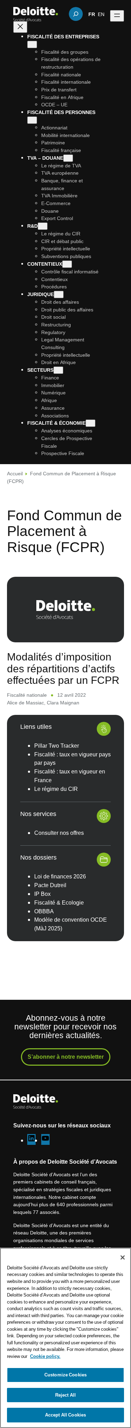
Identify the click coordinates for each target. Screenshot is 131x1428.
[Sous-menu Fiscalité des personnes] (32, 120)
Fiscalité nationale (27, 695)
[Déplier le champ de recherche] (76, 14)
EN (101, 13)
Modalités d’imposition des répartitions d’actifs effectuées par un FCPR (63, 668)
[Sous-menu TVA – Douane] (68, 158)
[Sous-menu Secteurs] (58, 370)
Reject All (65, 1395)
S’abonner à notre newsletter (66, 1056)
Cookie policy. (45, 1356)
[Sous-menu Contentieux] (67, 264)
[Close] (122, 1257)
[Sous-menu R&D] (43, 226)
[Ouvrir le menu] (117, 16)
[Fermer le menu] (20, 27)
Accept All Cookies (65, 1415)
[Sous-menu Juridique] (59, 294)
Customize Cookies (65, 1375)
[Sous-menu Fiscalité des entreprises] (32, 44)
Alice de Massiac (25, 702)
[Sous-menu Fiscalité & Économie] (90, 423)
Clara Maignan (63, 702)
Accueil (15, 473)
